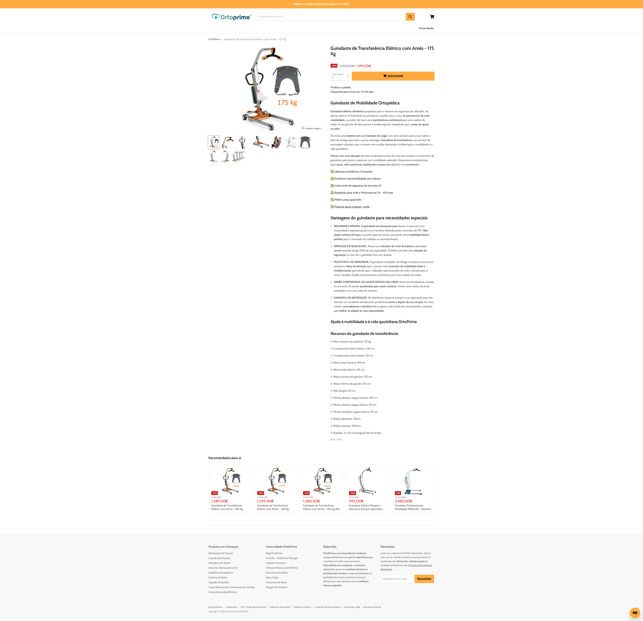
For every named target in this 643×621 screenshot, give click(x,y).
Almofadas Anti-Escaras (220, 553)
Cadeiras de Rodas (217, 577)
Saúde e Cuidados (272, 28)
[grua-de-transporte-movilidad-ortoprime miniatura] (261, 142)
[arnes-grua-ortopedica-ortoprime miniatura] (277, 142)
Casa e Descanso (300, 28)
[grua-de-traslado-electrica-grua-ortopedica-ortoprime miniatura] (213, 156)
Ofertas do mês (382, 28)
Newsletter (424, 579)
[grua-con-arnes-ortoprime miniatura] (227, 142)
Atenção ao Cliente (372, 607)
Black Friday (272, 577)
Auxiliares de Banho (220, 28)
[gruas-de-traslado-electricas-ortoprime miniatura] (239, 156)
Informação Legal (352, 607)
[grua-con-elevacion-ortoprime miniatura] (243, 142)
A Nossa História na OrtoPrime (282, 567)
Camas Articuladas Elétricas (222, 592)
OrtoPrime (214, 39)
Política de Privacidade (280, 607)
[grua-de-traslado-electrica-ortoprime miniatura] (213, 142)
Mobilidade (324, 28)
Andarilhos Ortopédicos (220, 572)
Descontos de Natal (276, 582)
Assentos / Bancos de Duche (223, 567)
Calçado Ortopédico (218, 582)
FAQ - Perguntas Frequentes (253, 607)
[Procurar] (410, 17)
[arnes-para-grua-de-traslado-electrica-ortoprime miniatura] (291, 142)
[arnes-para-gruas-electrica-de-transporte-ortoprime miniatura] (305, 142)
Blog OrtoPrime (274, 553)
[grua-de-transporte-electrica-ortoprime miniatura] (225, 156)
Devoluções (231, 607)
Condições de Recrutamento (328, 607)
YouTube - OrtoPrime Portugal (282, 558)
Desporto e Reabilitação (352, 28)
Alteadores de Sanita (219, 562)
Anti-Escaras (246, 28)
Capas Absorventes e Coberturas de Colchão (231, 587)
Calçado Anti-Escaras (219, 558)
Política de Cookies (302, 607)
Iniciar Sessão (426, 28)
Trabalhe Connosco (276, 562)
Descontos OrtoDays (277, 572)
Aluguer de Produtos (276, 587)
